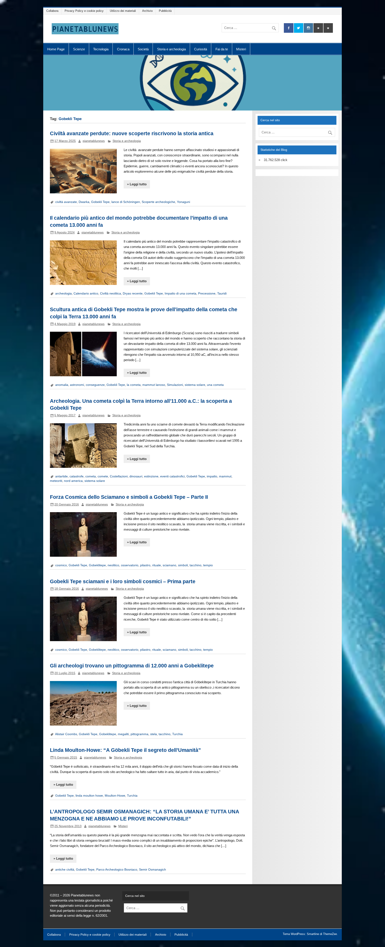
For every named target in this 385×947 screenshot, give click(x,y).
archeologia (63, 293)
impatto (212, 476)
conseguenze (95, 385)
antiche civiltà (64, 869)
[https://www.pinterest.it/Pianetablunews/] (318, 28)
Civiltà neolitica (110, 293)
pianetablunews (94, 141)
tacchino (195, 565)
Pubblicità (165, 10)
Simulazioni (175, 385)
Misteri (241, 49)
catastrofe (77, 476)
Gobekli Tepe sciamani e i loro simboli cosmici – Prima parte (122, 581)
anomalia (61, 385)
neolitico (113, 565)
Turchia (177, 734)
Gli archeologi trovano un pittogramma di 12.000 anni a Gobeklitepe (132, 666)
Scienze (79, 49)
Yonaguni (183, 202)
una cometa (215, 385)
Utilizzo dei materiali (123, 10)
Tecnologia (101, 49)
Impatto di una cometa (180, 293)
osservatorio (129, 565)
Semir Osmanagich (152, 869)
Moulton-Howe (115, 795)
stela (153, 734)
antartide (61, 476)
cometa (90, 476)
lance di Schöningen (125, 202)
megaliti (123, 734)
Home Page (56, 49)
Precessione (206, 293)
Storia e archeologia (171, 49)
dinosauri (135, 476)
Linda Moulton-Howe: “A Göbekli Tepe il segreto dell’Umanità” (125, 750)
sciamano (169, 565)
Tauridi (222, 293)
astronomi (77, 385)
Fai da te (221, 49)
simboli (183, 565)
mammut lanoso (153, 385)
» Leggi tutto (137, 184)
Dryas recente (133, 293)
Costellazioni (119, 476)
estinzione (151, 476)
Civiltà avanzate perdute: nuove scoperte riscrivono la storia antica (131, 133)
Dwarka (84, 202)
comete (103, 476)
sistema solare (195, 385)
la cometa (134, 385)
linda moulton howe (89, 795)
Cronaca (123, 49)
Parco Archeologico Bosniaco (116, 869)
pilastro (145, 565)
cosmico (61, 565)
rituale (156, 565)
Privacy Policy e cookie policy (84, 10)
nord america (73, 481)
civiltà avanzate (66, 202)
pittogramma (139, 734)
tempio (208, 565)
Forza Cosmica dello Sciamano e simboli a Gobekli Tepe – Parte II (129, 497)
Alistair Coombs (66, 734)
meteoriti (56, 481)
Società (143, 49)
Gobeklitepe (97, 565)
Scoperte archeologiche (158, 202)
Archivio (147, 10)
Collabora (52, 10)
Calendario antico (86, 293)
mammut (225, 476)
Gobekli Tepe (100, 202)
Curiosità (200, 49)
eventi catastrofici (172, 476)
